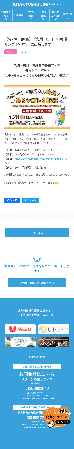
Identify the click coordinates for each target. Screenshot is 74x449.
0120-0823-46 (37, 388)
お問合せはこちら (37, 373)
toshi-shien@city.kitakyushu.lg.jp (37, 427)
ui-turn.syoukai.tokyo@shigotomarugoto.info (37, 398)
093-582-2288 (37, 417)
